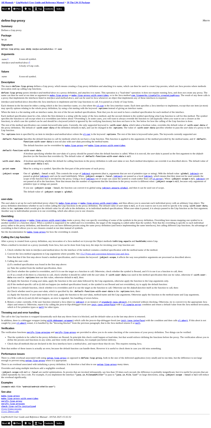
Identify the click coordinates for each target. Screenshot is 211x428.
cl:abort (183, 320)
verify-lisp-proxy (65, 332)
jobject (86, 174)
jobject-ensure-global (115, 188)
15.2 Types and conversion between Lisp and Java (104, 254)
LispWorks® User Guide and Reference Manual (40, 2)
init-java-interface (103, 305)
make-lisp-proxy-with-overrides (90, 95)
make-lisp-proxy (59, 95)
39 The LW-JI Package (78, 2)
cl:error (157, 179)
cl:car (100, 106)
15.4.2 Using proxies (11, 409)
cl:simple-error (132, 305)
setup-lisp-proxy (57, 358)
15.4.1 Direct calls (10, 411)
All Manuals (7, 2)
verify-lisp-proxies (38, 332)
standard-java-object (113, 302)
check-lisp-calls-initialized (18, 406)
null (41, 307)
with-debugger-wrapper (60, 320)
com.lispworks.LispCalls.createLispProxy (155, 95)
